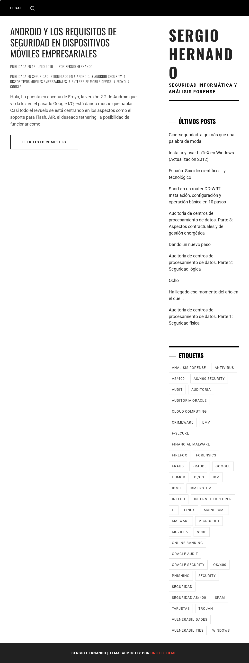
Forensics (206, 455)
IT (173, 510)
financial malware (191, 444)
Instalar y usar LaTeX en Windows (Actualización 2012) (201, 156)
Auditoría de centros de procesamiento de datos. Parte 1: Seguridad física (201, 316)
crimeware (183, 422)
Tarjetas (181, 608)
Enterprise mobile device (92, 81)
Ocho (174, 280)
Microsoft (209, 521)
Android (83, 76)
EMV (206, 422)
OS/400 (219, 565)
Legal (16, 8)
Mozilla (180, 532)
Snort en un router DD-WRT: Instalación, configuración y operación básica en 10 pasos (197, 195)
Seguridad (40, 76)
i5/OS (199, 477)
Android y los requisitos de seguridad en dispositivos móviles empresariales (63, 42)
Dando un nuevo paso (190, 244)
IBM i (176, 488)
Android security (108, 76)
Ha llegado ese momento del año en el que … (203, 295)
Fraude (200, 466)
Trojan (205, 608)
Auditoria (201, 389)
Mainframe (215, 510)
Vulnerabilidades (189, 619)
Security (207, 576)
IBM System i (202, 488)
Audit (177, 389)
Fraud (178, 466)
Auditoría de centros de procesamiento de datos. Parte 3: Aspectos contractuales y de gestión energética (201, 223)
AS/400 (178, 379)
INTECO (178, 499)
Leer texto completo (44, 142)
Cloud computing (189, 411)
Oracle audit (185, 554)
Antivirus (224, 368)
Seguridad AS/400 (189, 597)
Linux (189, 510)
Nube (201, 532)
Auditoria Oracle (189, 400)
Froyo (121, 81)
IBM (216, 477)
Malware (181, 521)
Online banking (187, 543)
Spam (220, 597)
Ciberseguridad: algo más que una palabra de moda (201, 138)
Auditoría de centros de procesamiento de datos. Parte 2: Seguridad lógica (201, 262)
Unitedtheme (164, 653)
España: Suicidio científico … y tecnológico (197, 174)
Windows (221, 630)
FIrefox (179, 455)
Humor (178, 477)
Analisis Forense (189, 368)
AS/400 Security (209, 379)
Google (223, 466)
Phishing (181, 576)
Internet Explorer (213, 499)
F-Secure (180, 433)
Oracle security (188, 565)
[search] (32, 8)
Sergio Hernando (79, 66)
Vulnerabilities (188, 630)
